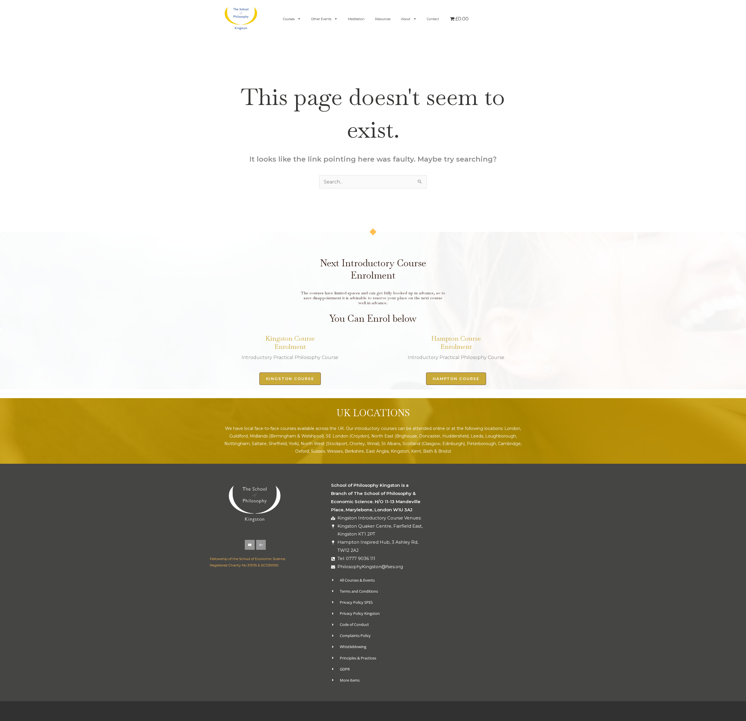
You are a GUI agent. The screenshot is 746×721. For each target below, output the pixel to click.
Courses (289, 19)
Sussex (318, 451)
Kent (416, 451)
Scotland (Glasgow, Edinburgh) (433, 443)
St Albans (390, 443)
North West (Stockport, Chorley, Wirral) (340, 443)
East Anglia (377, 451)
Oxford (302, 451)
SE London (337, 436)
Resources (382, 19)
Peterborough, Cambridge (494, 443)
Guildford (238, 436)
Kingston (400, 451)
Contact (433, 19)
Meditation (356, 19)
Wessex (335, 451)
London (512, 428)
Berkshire (354, 451)
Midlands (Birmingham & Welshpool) (287, 436)
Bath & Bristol (437, 451)
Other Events (321, 19)
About (405, 19)
